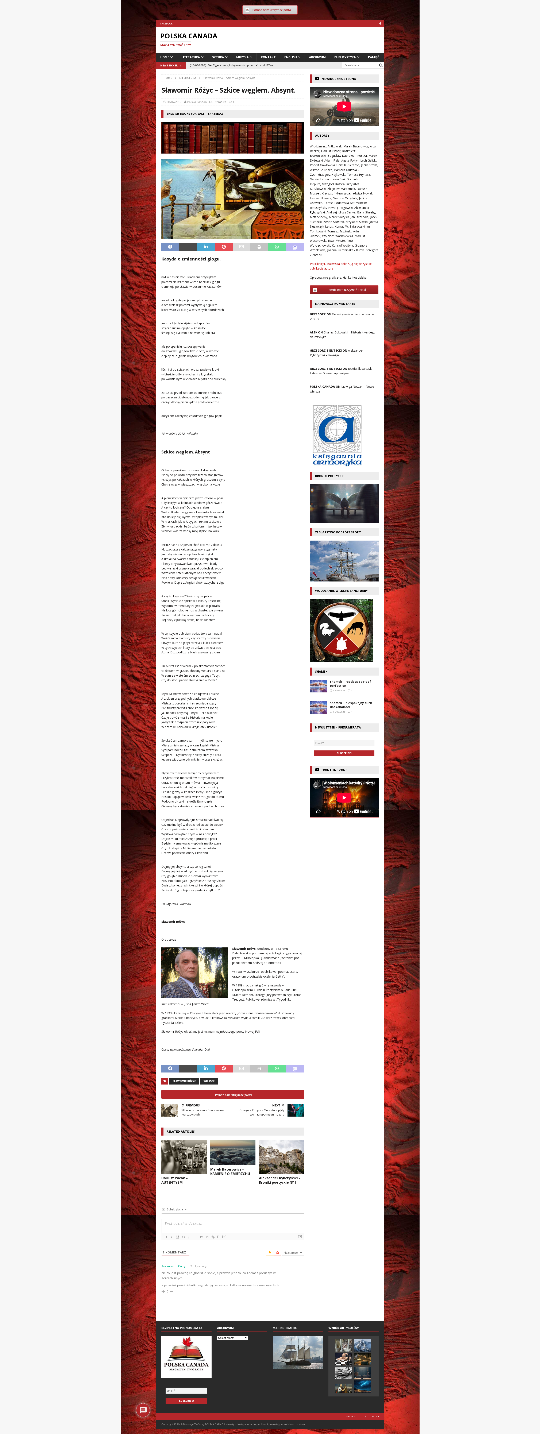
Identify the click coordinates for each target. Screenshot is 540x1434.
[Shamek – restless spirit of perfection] (318, 686)
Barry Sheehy (366, 212)
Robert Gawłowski (322, 165)
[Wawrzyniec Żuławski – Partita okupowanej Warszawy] (362, 1345)
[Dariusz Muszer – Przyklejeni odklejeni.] (343, 1373)
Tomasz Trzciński (339, 231)
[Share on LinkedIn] (206, 247)
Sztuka (218, 57)
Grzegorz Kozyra (333, 184)
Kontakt (268, 57)
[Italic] (172, 1237)
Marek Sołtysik (339, 217)
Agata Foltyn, (350, 160)
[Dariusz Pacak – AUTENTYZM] (184, 1157)
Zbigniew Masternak (341, 189)
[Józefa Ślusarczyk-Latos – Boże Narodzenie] (362, 1386)
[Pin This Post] (223, 247)
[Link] (213, 1237)
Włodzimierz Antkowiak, (326, 146)
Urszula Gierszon (347, 165)
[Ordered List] (189, 1237)
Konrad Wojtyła (342, 245)
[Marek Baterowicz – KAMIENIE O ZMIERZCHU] (233, 1152)
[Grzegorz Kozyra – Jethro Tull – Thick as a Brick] (362, 1373)
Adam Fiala (332, 160)
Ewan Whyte (336, 241)
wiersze (209, 1081)
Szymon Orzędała (345, 198)
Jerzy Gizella (369, 165)
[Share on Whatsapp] (277, 247)
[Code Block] (207, 1237)
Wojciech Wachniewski (337, 236)
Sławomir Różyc (184, 1081)
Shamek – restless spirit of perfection (350, 683)
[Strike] (183, 1237)
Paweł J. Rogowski (340, 208)
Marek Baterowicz (355, 146)
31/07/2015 (174, 102)
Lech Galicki (368, 160)
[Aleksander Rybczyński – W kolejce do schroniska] (343, 1345)
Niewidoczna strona (338, 79)
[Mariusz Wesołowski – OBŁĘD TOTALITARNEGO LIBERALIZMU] (343, 1359)
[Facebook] (380, 23)
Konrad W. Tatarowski (350, 226)
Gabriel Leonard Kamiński (327, 179)
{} (218, 1236)
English (290, 57)
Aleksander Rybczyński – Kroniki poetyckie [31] (280, 1180)
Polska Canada (197, 102)
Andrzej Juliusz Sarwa (341, 212)
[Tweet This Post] (188, 247)
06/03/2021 (339, 711)
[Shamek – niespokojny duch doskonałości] (318, 707)
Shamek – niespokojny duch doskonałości (351, 705)
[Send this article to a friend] (241, 247)
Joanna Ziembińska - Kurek (345, 250)
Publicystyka (345, 57)
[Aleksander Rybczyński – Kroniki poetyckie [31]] (281, 1157)
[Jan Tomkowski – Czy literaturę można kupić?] (362, 1359)
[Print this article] (259, 247)
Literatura (190, 57)
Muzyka (242, 57)
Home (164, 57)
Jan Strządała (360, 217)
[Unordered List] (195, 1237)
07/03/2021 (339, 690)
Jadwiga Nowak (362, 193)
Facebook (166, 23)
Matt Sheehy (318, 217)
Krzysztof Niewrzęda (336, 193)
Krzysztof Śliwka (357, 222)
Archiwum (317, 57)
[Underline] (178, 1237)
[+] (224, 1236)
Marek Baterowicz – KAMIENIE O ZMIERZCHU (230, 1171)
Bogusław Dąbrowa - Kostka (347, 156)
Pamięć (373, 57)
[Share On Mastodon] (295, 247)
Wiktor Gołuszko (321, 170)
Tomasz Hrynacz (358, 175)
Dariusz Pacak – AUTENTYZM (174, 1180)
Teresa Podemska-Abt (339, 203)
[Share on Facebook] (170, 247)
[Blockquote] (201, 1237)
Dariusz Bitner (330, 151)
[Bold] (166, 1237)
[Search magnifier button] (381, 65)
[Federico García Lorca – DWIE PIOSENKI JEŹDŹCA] (343, 1388)
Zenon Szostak (333, 222)
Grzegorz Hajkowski (331, 175)
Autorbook (372, 1416)
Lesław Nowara (320, 198)
